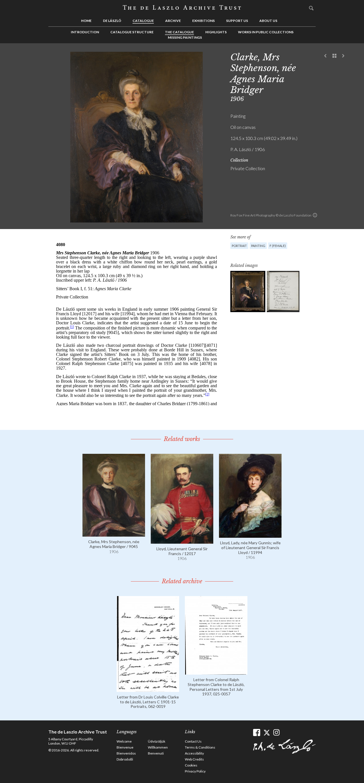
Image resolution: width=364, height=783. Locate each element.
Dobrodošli (125, 759)
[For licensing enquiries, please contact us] (315, 215)
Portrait (239, 246)
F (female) (278, 246)
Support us (237, 20)
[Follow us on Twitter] (266, 732)
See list (334, 56)
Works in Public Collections (265, 32)
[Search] (311, 8)
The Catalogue (179, 32)
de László (112, 20)
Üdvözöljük (156, 741)
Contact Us (193, 741)
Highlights (216, 32)
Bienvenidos (126, 753)
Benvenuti (156, 753)
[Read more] (113, 534)
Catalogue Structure (132, 32)
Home (86, 20)
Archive (173, 20)
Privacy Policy (195, 771)
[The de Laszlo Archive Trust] (182, 8)
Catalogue (143, 20)
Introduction (85, 32)
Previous (325, 56)
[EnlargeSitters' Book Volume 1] (283, 291)
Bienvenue (125, 747)
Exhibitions (203, 20)
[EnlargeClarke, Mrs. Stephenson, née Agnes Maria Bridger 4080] (247, 291)
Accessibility (194, 753)
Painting (258, 246)
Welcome (124, 741)
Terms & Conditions (200, 747)
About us (268, 20)
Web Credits (194, 759)
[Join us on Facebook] (256, 732)
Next (343, 56)
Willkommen (158, 747)
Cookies (191, 765)
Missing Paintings (185, 37)
